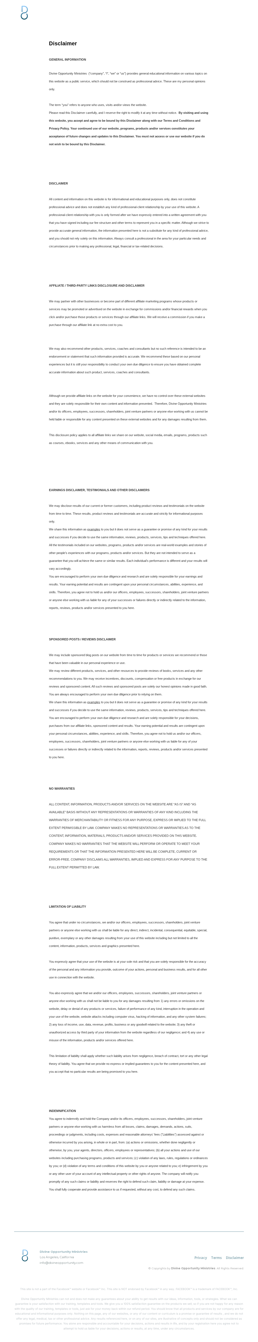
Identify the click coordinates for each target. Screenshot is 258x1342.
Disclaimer (235, 1258)
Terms (216, 1258)
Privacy (200, 1258)
